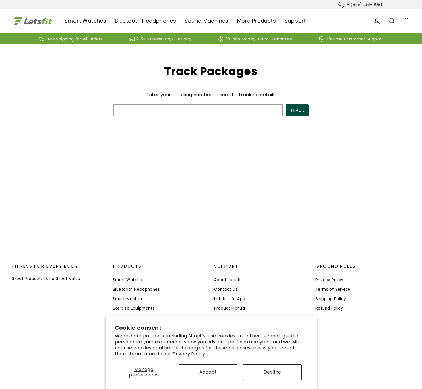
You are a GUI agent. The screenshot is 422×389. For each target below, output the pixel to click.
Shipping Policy (330, 299)
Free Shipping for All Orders (74, 39)
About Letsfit (227, 280)
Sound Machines (207, 20)
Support (295, 20)
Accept (208, 372)
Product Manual (230, 308)
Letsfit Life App (229, 299)
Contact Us (225, 289)
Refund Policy (329, 308)
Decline (272, 372)
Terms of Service (332, 289)
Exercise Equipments (134, 308)
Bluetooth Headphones (145, 20)
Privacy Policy (189, 354)
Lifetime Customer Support (354, 39)
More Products (256, 20)
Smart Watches (85, 20)
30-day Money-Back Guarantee (258, 39)
